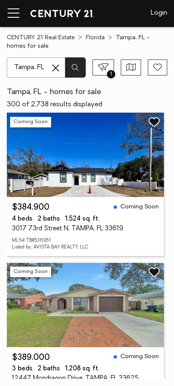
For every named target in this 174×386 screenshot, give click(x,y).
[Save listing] (154, 122)
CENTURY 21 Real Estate (41, 38)
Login (159, 13)
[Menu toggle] (13, 13)
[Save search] (157, 67)
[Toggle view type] (131, 67)
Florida (95, 38)
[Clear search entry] (56, 68)
